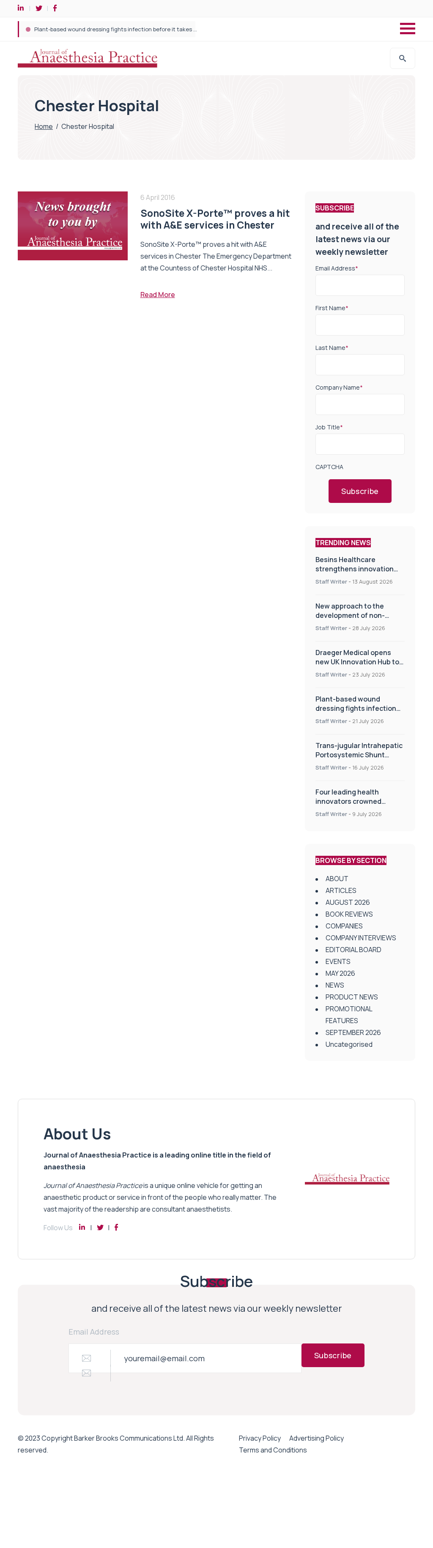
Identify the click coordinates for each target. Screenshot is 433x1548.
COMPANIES (344, 926)
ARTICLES (341, 890)
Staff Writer (331, 581)
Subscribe (360, 491)
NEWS (335, 985)
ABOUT (337, 878)
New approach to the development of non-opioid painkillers (350, 615)
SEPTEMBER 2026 (353, 1032)
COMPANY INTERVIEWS (361, 937)
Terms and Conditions (273, 1450)
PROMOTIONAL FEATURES (349, 1014)
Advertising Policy (316, 1438)
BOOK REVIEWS (349, 914)
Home (44, 126)
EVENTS (338, 961)
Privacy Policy (260, 1438)
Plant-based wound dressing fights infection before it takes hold (119, 29)
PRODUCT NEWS (352, 997)
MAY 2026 (340, 973)
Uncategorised (349, 1044)
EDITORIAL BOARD (353, 949)
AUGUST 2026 (348, 902)
